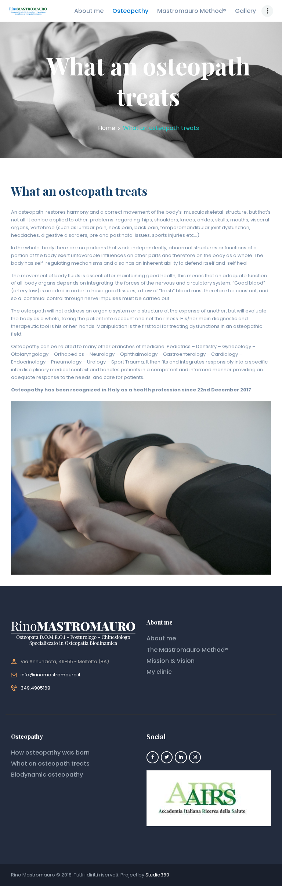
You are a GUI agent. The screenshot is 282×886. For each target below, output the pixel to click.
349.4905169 (35, 687)
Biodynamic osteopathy (47, 774)
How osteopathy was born (50, 752)
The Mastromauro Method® (187, 649)
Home (106, 128)
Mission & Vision (171, 661)
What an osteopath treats (50, 763)
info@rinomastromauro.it (50, 674)
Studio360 (157, 874)
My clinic (159, 672)
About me (161, 638)
